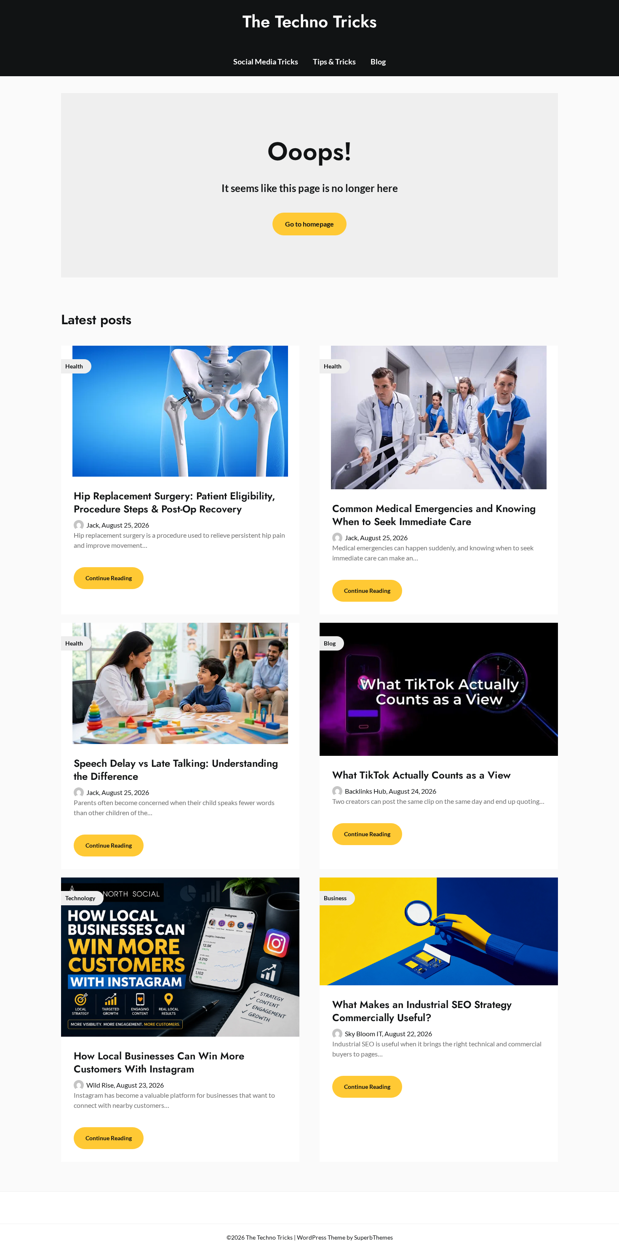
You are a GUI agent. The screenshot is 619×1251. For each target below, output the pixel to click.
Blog (378, 61)
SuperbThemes (373, 1237)
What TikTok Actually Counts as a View (421, 775)
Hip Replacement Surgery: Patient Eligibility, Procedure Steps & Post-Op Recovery (174, 502)
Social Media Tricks (265, 61)
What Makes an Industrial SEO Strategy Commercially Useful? (422, 1011)
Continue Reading (108, 577)
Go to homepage (309, 224)
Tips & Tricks (334, 61)
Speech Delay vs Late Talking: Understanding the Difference (176, 770)
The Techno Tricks (310, 21)
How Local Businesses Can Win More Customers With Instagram (159, 1062)
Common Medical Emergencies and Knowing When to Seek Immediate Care (434, 515)
